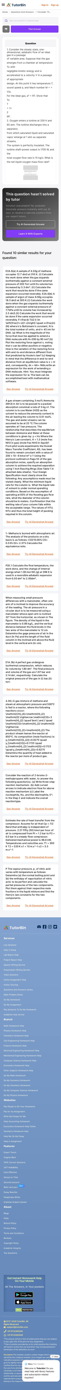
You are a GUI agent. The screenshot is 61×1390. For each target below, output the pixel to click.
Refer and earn (10, 1187)
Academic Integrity (12, 1248)
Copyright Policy (11, 1243)
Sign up (55, 5)
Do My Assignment (12, 1004)
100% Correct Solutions (14, 1162)
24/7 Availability (11, 1167)
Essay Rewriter (10, 1192)
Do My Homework (12, 999)
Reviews (7, 1238)
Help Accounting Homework (17, 1121)
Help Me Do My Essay (14, 1136)
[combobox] (30, 20)
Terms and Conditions (14, 1233)
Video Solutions (11, 975)
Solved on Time (11, 1177)
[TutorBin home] (16, 5)
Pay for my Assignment (14, 1111)
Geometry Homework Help (16, 1131)
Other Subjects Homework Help (18, 1070)
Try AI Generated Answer (39, 389)
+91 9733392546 (15, 1331)
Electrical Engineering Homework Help (21, 1050)
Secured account (11, 1182)
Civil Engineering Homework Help (19, 1040)
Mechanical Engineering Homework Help (22, 1055)
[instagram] (50, 926)
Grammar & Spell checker (15, 1202)
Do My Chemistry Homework (17, 1085)
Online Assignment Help (15, 980)
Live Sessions (10, 945)
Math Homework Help (14, 1026)
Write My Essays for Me (15, 1116)
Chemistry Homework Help (16, 1035)
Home (5, 12)
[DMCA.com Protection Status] (24, 1310)
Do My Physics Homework (16, 1095)
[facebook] (39, 926)
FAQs (6, 1218)
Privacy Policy (10, 1228)
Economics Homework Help (16, 1065)
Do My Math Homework (15, 1075)
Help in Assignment (13, 1141)
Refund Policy (10, 1223)
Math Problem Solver (13, 994)
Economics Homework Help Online (20, 1126)
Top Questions (10, 1253)
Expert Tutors (10, 1152)
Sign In (44, 5)
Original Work (10, 1157)
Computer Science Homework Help (20, 1060)
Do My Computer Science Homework (21, 1090)
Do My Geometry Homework (17, 1080)
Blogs (6, 1213)
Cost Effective (10, 1172)
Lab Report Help (11, 955)
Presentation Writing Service (17, 970)
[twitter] (55, 926)
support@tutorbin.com (17, 1327)
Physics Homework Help (15, 1030)
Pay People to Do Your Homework (19, 1106)
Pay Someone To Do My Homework (20, 1009)
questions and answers (22, 12)
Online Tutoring (11, 985)
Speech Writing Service (14, 965)
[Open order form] (1, 9)
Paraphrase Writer (12, 1197)
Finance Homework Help (15, 1045)
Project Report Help (13, 960)
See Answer (13, 389)
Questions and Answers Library (18, 989)
